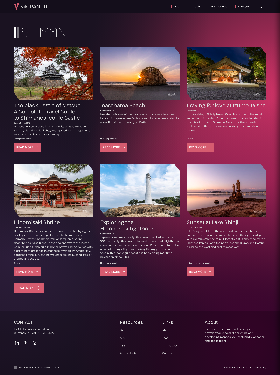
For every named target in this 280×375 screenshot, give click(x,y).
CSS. (123, 345)
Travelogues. (170, 345)
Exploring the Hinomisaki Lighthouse (129, 225)
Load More (26, 288)
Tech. (165, 338)
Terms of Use (242, 367)
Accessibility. (128, 353)
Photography (19, 138)
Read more (28, 148)
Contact (243, 6)
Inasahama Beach (122, 105)
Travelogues (219, 6)
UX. (122, 330)
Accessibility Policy (258, 367)
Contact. (167, 353)
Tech (197, 6)
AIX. (122, 338)
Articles (190, 263)
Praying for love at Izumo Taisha (226, 105)
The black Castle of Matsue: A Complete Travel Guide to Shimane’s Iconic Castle (48, 111)
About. (166, 330)
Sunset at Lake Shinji (212, 222)
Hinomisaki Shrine (37, 222)
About (178, 6)
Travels (28, 138)
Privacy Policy (229, 367)
